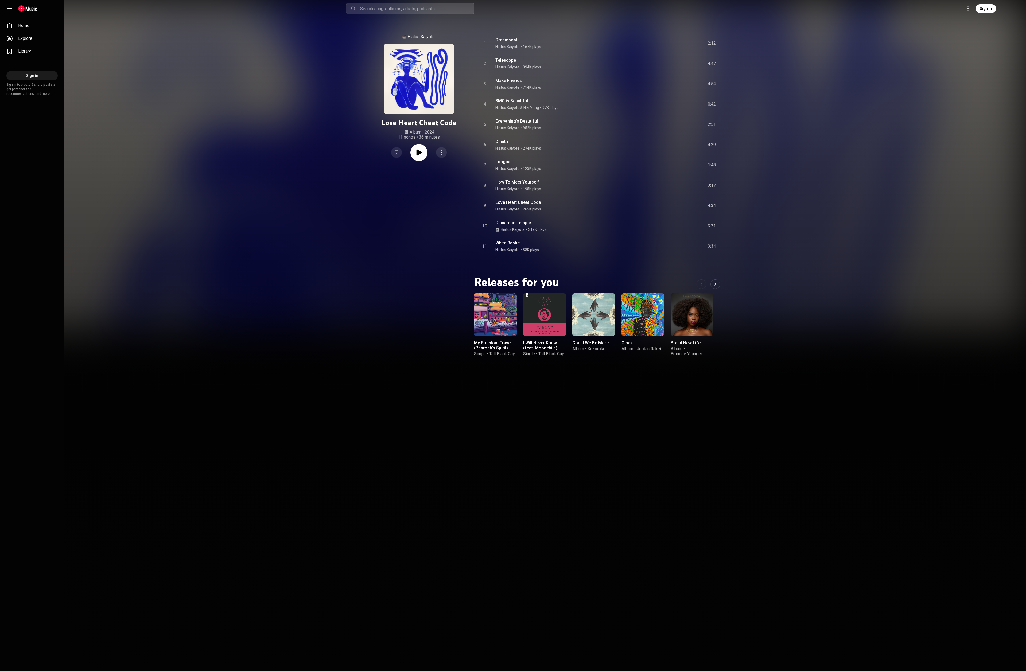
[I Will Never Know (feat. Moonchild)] (544, 314)
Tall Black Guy (502, 353)
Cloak (627, 342)
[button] (396, 152)
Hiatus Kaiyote (421, 36)
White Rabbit (507, 242)
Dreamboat (506, 39)
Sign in (986, 8)
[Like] (671, 43)
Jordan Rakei (649, 348)
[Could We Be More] (593, 314)
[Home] (27, 8)
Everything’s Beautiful (516, 121)
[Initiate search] (353, 8)
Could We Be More (590, 342)
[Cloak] (642, 314)
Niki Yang (531, 108)
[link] (32, 25)
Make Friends (508, 80)
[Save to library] (396, 152)
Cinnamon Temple (513, 222)
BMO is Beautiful (511, 100)
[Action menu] (441, 152)
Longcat (503, 161)
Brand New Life (686, 342)
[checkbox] (712, 43)
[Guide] (9, 8)
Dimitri (501, 141)
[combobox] (417, 8)
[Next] (715, 284)
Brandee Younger (686, 353)
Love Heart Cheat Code (518, 202)
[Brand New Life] (692, 314)
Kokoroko (596, 348)
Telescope (505, 60)
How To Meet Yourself (517, 182)
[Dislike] (681, 43)
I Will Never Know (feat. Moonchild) (540, 345)
